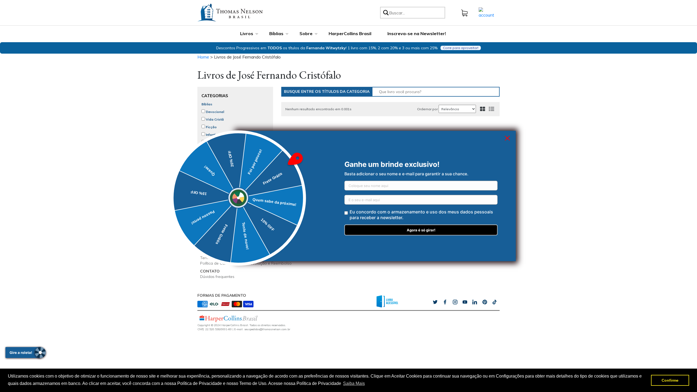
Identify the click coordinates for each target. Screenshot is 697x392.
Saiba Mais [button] (354, 383)
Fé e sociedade (217, 165)
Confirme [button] (670, 380)
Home (203, 57)
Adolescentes (216, 142)
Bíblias (276, 33)
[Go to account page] (486, 12)
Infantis (211, 135)
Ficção (211, 127)
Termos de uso (213, 257)
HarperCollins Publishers (222, 220)
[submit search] (385, 13)
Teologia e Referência (223, 157)
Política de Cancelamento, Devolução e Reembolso (246, 263)
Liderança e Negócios (223, 150)
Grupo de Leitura (215, 239)
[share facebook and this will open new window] (444, 302)
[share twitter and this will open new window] (435, 302)
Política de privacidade (220, 252)
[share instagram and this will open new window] (454, 302)
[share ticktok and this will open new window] (484, 302)
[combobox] (416, 13)
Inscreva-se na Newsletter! (416, 33)
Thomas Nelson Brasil (219, 215)
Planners (212, 173)
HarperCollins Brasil (350, 33)
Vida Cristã (214, 119)
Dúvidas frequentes (217, 276)
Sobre (306, 33)
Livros (246, 33)
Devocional (214, 112)
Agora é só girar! (421, 230)
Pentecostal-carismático (225, 180)
